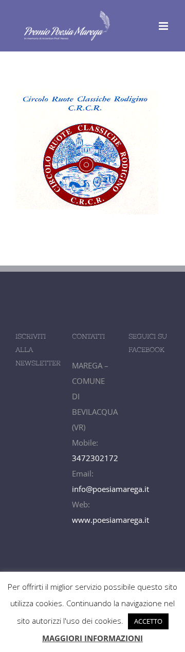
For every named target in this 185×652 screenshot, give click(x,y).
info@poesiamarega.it (110, 489)
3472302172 (95, 458)
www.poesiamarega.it (110, 520)
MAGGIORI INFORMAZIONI (92, 638)
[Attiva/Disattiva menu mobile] (164, 26)
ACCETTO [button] (148, 621)
